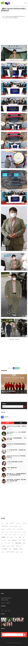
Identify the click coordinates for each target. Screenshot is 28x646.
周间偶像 (15, 526)
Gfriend (6, 534)
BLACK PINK (18, 523)
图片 (16, 537)
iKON (19, 540)
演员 (23, 537)
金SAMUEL (14, 529)
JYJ (12, 543)
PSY (2, 543)
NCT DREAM (24, 523)
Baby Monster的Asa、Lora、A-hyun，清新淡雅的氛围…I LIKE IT (16, 432)
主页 (2, 610)
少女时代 (12, 523)
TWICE (7, 523)
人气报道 (20, 422)
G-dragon (14, 540)
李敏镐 (8, 546)
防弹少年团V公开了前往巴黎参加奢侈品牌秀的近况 (16, 444)
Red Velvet (3, 546)
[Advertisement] (14, 32)
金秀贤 (3, 537)
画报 (7, 537)
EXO (3, 523)
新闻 (6, 610)
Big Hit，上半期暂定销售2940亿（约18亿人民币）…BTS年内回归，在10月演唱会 (13, 390)
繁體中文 (8, 602)
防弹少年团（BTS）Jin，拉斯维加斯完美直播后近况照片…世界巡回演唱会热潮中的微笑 (16, 474)
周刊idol (20, 526)
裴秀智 (9, 540)
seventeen (20, 529)
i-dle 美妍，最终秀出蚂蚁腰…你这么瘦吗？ (15, 461)
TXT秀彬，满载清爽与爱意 (12, 467)
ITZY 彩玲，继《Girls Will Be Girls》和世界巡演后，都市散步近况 (16, 456)
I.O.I (18, 534)
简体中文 (3, 602)
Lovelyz (10, 534)
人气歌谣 (23, 532)
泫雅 (21, 534)
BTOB (12, 546)
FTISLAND (4, 549)
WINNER (15, 549)
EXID (21, 549)
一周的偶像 (8, 529)
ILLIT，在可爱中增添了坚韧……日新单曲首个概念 (16, 449)
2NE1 (10, 549)
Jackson (7, 532)
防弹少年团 (18, 543)
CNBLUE (3, 551)
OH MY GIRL (4, 540)
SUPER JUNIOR (10, 552)
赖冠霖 (11, 526)
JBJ (2, 534)
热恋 (5, 543)
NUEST (19, 532)
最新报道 (7, 422)
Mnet (24, 534)
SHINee (24, 543)
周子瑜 (15, 532)
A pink (21, 551)
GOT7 (9, 543)
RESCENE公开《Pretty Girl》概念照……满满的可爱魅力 (16, 427)
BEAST (17, 551)
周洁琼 (14, 534)
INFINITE (18, 546)
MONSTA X (12, 537)
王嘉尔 (3, 532)
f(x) (24, 540)
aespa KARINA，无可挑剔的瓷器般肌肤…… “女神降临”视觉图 (16, 438)
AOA (11, 532)
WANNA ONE (5, 526)
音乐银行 (3, 529)
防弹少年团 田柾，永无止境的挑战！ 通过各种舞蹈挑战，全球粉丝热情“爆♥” (16, 480)
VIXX (20, 537)
